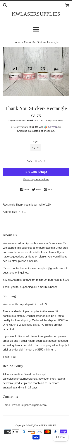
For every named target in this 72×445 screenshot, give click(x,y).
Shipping (22, 130)
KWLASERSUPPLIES (36, 14)
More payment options (36, 179)
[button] (36, 127)
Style (35, 141)
